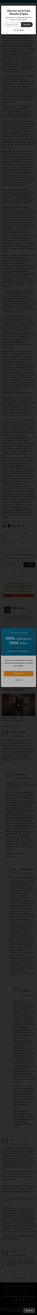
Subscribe (26, 25)
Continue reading (18, 30)
